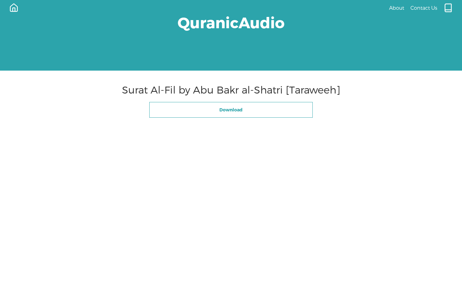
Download (231, 109)
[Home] (14, 8)
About (396, 8)
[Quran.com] (448, 8)
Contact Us (423, 8)
